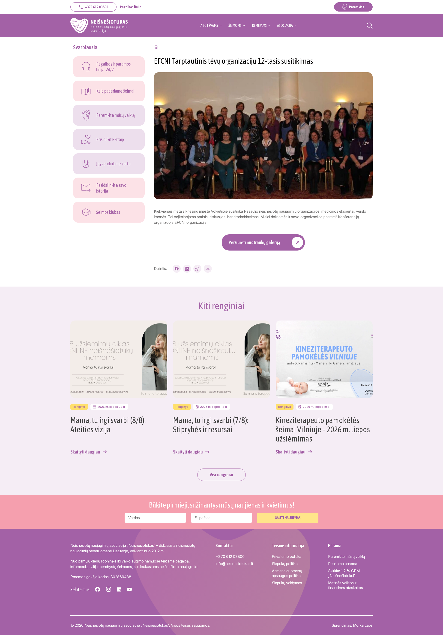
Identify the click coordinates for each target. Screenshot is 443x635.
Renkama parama (342, 563)
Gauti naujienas (288, 518)
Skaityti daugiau (85, 451)
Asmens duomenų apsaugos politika (287, 573)
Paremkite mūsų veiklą (346, 556)
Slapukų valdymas (287, 583)
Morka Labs (363, 625)
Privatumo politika (286, 556)
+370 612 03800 (96, 7)
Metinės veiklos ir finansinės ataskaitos (345, 585)
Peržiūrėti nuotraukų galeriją (254, 242)
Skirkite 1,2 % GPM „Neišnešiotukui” (344, 573)
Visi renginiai (221, 474)
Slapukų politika (285, 563)
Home (156, 47)
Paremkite (356, 7)
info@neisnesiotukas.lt (234, 563)
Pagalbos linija (130, 7)
